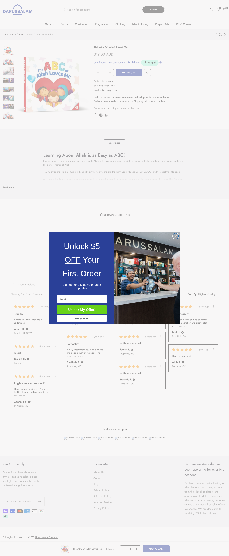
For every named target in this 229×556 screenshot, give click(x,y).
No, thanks (82, 318)
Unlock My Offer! (81, 310)
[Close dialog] (176, 236)
